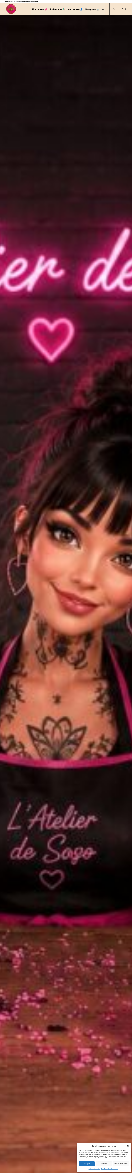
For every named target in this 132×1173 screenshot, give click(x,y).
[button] (128, 1146)
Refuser (104, 1164)
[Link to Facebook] (122, 9)
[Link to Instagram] (125, 9)
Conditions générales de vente (109, 1169)
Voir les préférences (121, 1164)
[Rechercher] (103, 9)
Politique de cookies (94, 1169)
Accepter (87, 1164)
